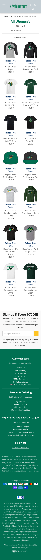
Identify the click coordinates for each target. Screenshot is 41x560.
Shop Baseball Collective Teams (21, 435)
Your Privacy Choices (22, 385)
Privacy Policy (20, 373)
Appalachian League (20, 427)
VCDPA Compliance (20, 379)
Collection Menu (20, 37)
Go (36, 333)
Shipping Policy (20, 407)
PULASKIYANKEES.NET (20, 447)
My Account (20, 401)
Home (6, 16)
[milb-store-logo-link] (20, 499)
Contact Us (20, 368)
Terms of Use (20, 376)
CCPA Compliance (20, 382)
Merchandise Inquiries (20, 410)
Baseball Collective (20, 429)
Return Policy (20, 370)
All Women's (16, 16)
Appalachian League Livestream (20, 432)
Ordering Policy (20, 404)
